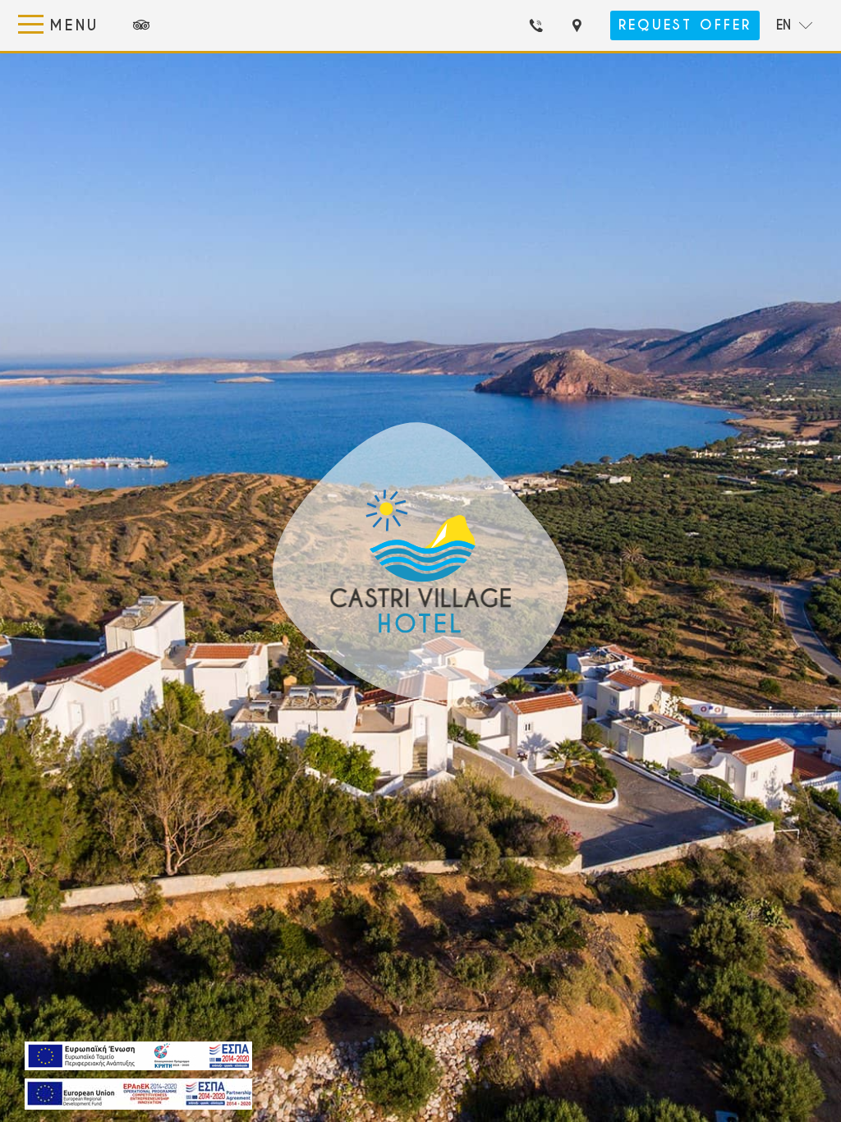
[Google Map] (582, 25)
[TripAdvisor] (141, 25)
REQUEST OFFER (684, 25)
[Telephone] (542, 25)
